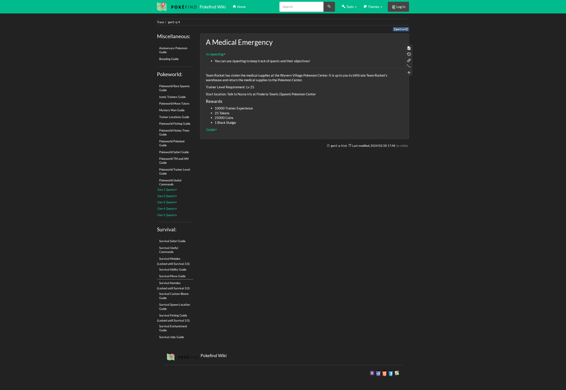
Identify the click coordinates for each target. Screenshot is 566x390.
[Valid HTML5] (384, 373)
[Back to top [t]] (409, 72)
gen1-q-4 (174, 22)
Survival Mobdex (169, 258)
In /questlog (215, 54)
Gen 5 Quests (166, 215)
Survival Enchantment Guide (173, 328)
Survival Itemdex (170, 283)
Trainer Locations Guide (174, 117)
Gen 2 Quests (166, 196)
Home (241, 7)
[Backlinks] (409, 60)
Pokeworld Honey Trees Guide (174, 132)
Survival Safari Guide (172, 241)
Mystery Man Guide (172, 110)
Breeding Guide (169, 59)
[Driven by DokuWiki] (397, 373)
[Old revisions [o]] (409, 54)
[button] (349, 6)
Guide (210, 130)
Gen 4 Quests (166, 208)
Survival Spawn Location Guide (174, 306)
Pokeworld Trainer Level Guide (174, 171)
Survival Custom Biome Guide (174, 296)
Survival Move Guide (172, 276)
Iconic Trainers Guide (172, 97)
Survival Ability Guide (172, 269)
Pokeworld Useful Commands (170, 182)
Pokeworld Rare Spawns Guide (174, 88)
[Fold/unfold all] (409, 66)
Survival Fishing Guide (173, 315)
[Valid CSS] (390, 373)
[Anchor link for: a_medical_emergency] (276, 41)
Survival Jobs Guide (171, 337)
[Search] (329, 7)
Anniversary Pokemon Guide (173, 50)
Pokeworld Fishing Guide (174, 123)
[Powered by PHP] (378, 373)
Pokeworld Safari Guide (174, 152)
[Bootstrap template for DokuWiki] (372, 373)
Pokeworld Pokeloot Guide (172, 143)
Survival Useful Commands (168, 250)
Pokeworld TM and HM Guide (174, 160)
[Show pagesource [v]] (409, 48)
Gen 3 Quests (166, 202)
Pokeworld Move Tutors (174, 103)
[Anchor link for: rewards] (224, 101)
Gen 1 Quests (166, 189)
